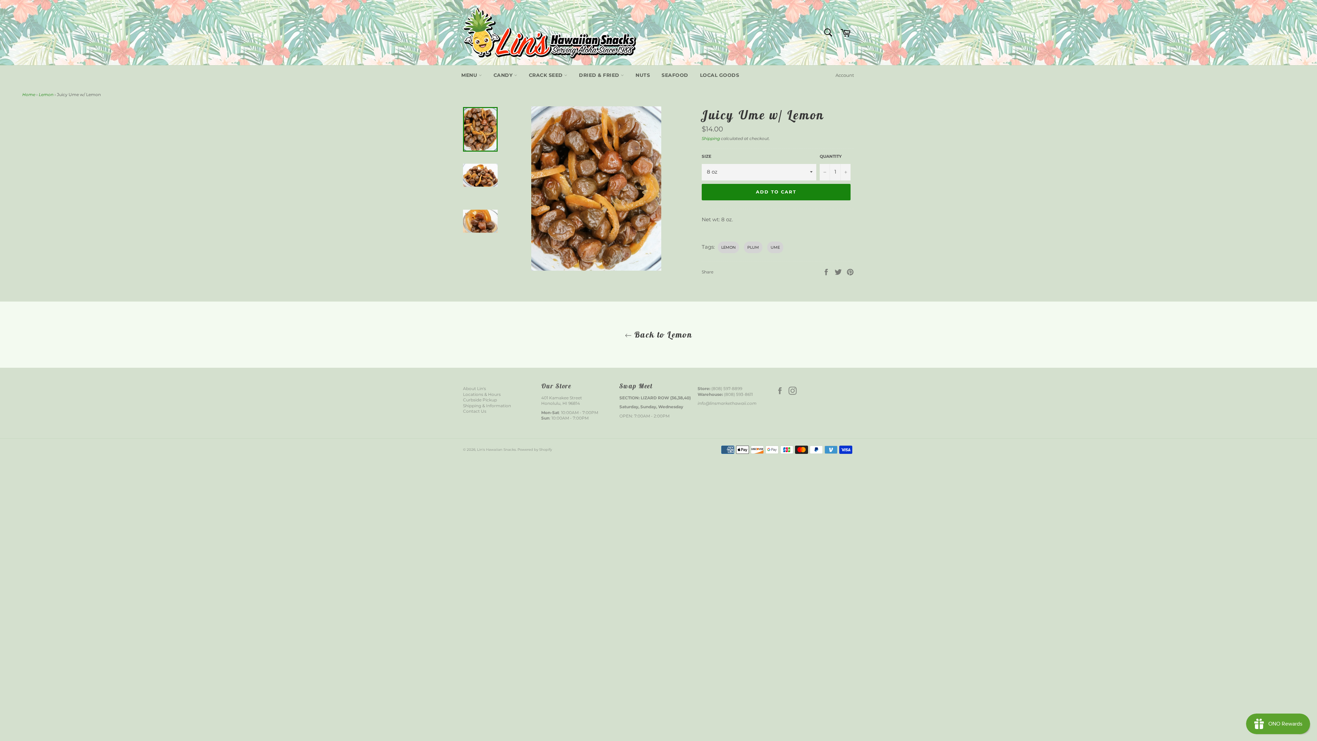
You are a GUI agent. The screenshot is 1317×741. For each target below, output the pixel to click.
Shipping (711, 138)
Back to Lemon (662, 334)
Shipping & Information (487, 405)
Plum (753, 247)
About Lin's (474, 388)
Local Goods (719, 75)
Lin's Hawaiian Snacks (496, 449)
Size (706, 156)
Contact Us (474, 411)
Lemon (46, 94)
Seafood (675, 75)
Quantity (831, 156)
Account (844, 75)
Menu (470, 75)
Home (28, 94)
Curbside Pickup (480, 399)
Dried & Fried (600, 75)
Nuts (643, 75)
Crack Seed (547, 75)
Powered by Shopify (535, 449)
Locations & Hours (482, 394)
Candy (504, 75)
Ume (775, 247)
